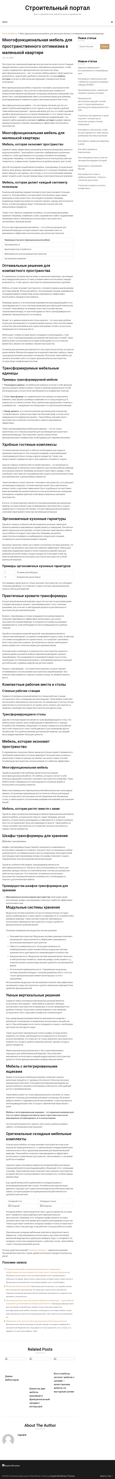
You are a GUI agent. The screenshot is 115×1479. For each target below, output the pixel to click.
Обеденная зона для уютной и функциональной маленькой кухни (36, 1321)
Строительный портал (57, 8)
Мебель (13, 33)
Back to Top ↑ (106, 1476)
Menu (5, 22)
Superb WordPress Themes (62, 1476)
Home (5, 33)
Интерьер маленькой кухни (18, 1286)
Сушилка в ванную (37, 1250)
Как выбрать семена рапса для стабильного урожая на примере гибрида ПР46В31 (93, 82)
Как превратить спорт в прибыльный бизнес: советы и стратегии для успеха (92, 177)
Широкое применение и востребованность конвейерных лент (93, 70)
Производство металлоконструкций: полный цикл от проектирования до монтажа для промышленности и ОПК (93, 104)
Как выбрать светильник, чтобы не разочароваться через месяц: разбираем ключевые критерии (93, 133)
